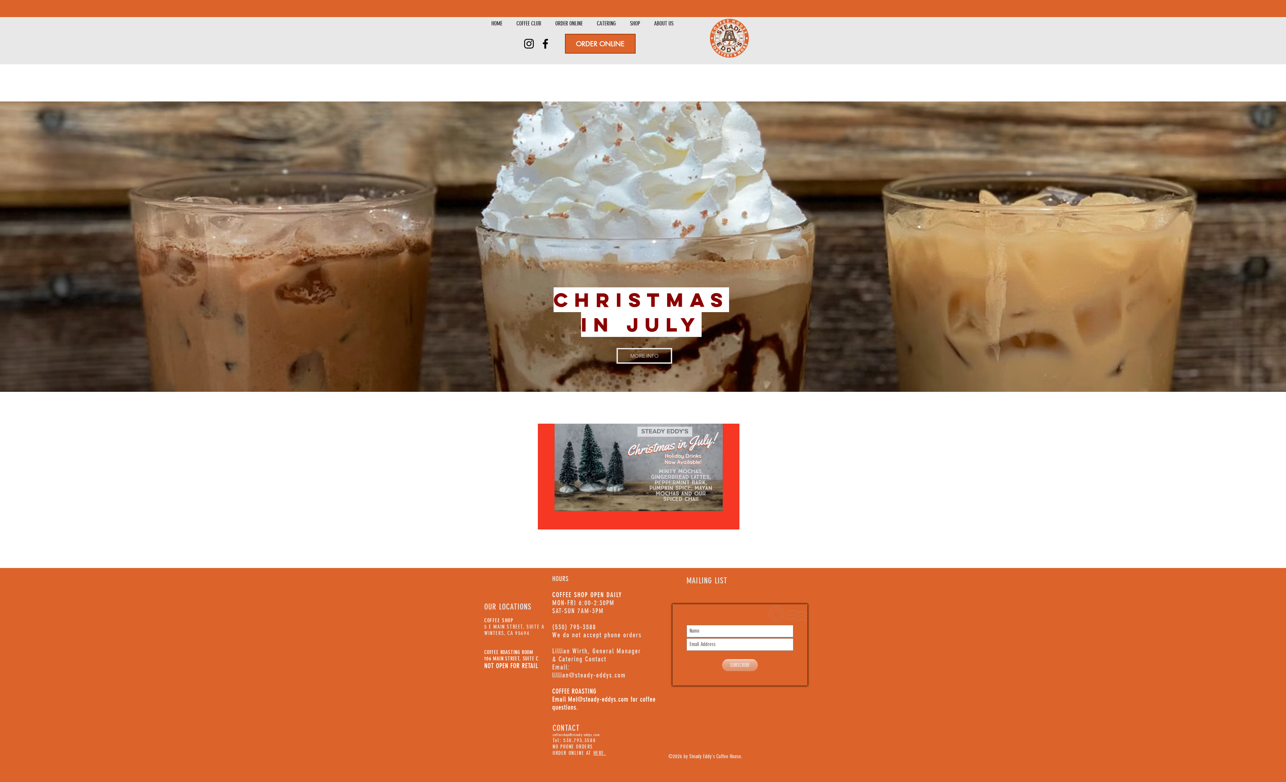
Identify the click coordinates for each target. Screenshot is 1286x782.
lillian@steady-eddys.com (589, 675)
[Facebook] (545, 43)
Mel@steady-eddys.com (598, 699)
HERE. (599, 753)
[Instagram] (528, 43)
